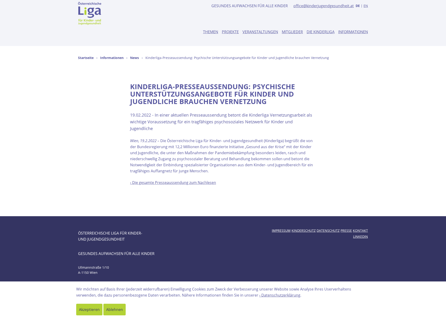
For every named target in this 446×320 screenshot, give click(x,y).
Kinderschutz (304, 230)
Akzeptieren (89, 309)
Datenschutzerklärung (280, 295)
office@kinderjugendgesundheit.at (323, 5)
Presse (346, 230)
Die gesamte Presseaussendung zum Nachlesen (174, 182)
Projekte (230, 31)
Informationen (353, 31)
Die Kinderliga (320, 31)
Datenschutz (328, 230)
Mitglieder (292, 31)
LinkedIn (360, 236)
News (134, 58)
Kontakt (360, 230)
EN (366, 5)
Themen (210, 31)
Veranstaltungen (260, 31)
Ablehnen (114, 309)
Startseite (86, 58)
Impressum (281, 230)
